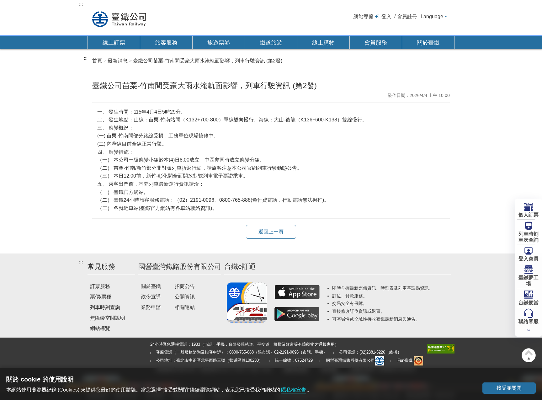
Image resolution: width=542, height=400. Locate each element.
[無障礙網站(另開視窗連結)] (440, 348)
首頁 (97, 60)
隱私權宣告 (293, 389)
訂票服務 (100, 286)
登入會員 (528, 258)
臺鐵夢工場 (528, 280)
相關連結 (185, 307)
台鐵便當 (528, 302)
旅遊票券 (218, 43)
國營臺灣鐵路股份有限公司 (350, 360)
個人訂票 (528, 214)
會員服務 (375, 43)
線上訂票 (114, 43)
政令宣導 (151, 296)
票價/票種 (100, 296)
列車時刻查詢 (105, 307)
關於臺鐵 (428, 43)
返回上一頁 (271, 231)
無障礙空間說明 (107, 318)
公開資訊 (185, 296)
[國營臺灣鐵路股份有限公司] (119, 18)
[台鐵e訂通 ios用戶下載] (297, 292)
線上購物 (323, 43)
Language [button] (432, 16)
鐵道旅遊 (271, 43)
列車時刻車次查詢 (528, 237)
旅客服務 (166, 43)
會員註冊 (407, 16)
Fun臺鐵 (405, 360)
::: (81, 4)
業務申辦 (151, 307)
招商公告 (185, 286)
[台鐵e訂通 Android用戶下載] (297, 314)
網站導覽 (363, 16)
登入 (386, 16)
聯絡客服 (528, 321)
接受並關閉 (509, 388)
